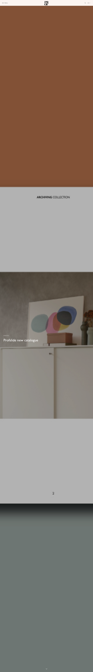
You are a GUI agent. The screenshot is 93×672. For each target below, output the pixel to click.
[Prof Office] (46, 3)
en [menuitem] (88, 3)
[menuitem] (89, 3)
